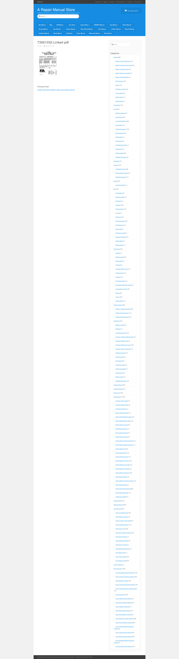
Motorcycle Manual (94, 33)
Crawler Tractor (120, 273)
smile (40, 46)
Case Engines (119, 117)
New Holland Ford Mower (123, 469)
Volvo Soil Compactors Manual (124, 622)
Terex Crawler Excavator (122, 525)
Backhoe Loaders (120, 113)
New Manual (42, 25)
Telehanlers (119, 149)
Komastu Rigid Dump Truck (123, 345)
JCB (114, 189)
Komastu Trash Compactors (123, 349)
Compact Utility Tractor (122, 269)
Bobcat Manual (127, 25)
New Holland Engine (121, 453)
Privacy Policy (138, 2)
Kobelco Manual (70, 29)
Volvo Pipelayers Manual (122, 606)
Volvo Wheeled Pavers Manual (124, 646)
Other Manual (108, 33)
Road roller (119, 229)
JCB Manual (59, 25)
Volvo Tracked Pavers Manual (124, 632)
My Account (98, 2)
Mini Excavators (120, 133)
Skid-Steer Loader (120, 365)
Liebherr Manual (116, 29)
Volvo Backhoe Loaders (122, 581)
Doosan (116, 165)
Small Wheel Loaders (121, 145)
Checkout (111, 2)
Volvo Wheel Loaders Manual (124, 636)
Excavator (118, 205)
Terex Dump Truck (121, 529)
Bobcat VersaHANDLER (122, 77)
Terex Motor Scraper (121, 545)
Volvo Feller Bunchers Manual (124, 598)
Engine (115, 181)
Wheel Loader (119, 101)
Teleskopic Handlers (121, 497)
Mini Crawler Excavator (122, 433)
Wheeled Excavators (121, 157)
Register (105, 2)
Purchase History (120, 2)
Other (117, 85)
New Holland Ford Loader (123, 465)
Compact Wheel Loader (122, 405)
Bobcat (116, 57)
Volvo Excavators (120, 594)
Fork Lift (118, 213)
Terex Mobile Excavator (122, 541)
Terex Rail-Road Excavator (123, 549)
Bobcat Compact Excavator (123, 61)
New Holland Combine (122, 437)
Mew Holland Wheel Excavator (124, 417)
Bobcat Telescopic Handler (123, 73)
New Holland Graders (121, 477)
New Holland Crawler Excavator (124, 445)
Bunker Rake (119, 261)
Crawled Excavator (121, 169)
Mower (117, 293)
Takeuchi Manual (129, 29)
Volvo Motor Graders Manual (124, 602)
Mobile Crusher (120, 357)
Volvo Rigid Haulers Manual (123, 610)
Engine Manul (85, 25)
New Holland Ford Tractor (123, 473)
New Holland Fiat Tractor (122, 461)
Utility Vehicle (119, 97)
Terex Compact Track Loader (123, 521)
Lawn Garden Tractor (121, 289)
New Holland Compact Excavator (125, 441)
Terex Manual (57, 29)
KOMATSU (116, 321)
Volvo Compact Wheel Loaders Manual (126, 588)
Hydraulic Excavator (121, 333)
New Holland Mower (121, 485)
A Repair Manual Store (56, 9)
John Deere (72, 25)
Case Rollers (119, 125)
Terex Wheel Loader (121, 561)
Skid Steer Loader (120, 89)
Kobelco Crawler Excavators (123, 309)
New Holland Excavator (122, 457)
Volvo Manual (102, 29)
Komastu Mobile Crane (122, 341)
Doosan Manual (43, 29)
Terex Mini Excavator (121, 537)
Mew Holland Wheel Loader (123, 421)
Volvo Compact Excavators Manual (125, 584)
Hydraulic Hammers (121, 409)
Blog (51, 25)
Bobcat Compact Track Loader (124, 65)
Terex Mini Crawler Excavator (124, 533)
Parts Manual (119, 361)
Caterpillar (116, 161)
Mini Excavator (120, 81)
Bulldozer (118, 329)
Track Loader (119, 93)
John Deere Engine (121, 281)
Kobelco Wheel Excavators (123, 317)
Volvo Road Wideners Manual (124, 614)
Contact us (130, 2)
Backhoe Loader (120, 197)
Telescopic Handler (121, 237)
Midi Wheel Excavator (121, 429)
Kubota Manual (57, 33)
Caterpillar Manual (44, 33)
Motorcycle (117, 393)
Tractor (118, 297)
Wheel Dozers (119, 373)
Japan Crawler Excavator (122, 413)
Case (115, 109)
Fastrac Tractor (120, 209)
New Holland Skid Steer (122, 493)
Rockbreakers (119, 137)
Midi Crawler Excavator (122, 425)
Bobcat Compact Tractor (122, 69)
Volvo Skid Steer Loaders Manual (125, 618)
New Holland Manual (87, 29)
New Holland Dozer (121, 449)
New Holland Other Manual (123, 489)
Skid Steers (119, 141)
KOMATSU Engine (120, 353)
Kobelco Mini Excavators (122, 313)
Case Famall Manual (121, 121)
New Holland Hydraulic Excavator (125, 481)
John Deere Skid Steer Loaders (124, 285)
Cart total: (132, 11)
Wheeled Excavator (121, 177)
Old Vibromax (119, 225)
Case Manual (113, 25)
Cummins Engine (120, 185)
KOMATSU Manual (99, 25)
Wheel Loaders (120, 153)
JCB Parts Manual (120, 221)
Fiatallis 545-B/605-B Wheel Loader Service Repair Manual (56, 90)
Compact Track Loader (122, 401)
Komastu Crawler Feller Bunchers (125, 337)
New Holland (117, 397)
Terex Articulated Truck (122, 513)
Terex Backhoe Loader (122, 517)
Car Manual (69, 33)
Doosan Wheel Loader (122, 173)
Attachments (119, 193)
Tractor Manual (80, 33)
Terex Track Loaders (121, 557)
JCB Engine (118, 217)
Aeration (118, 253)
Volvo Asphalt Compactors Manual (125, 577)
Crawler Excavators (121, 129)
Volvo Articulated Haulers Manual (125, 573)
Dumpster (118, 201)
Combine (118, 265)
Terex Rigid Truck (120, 553)
